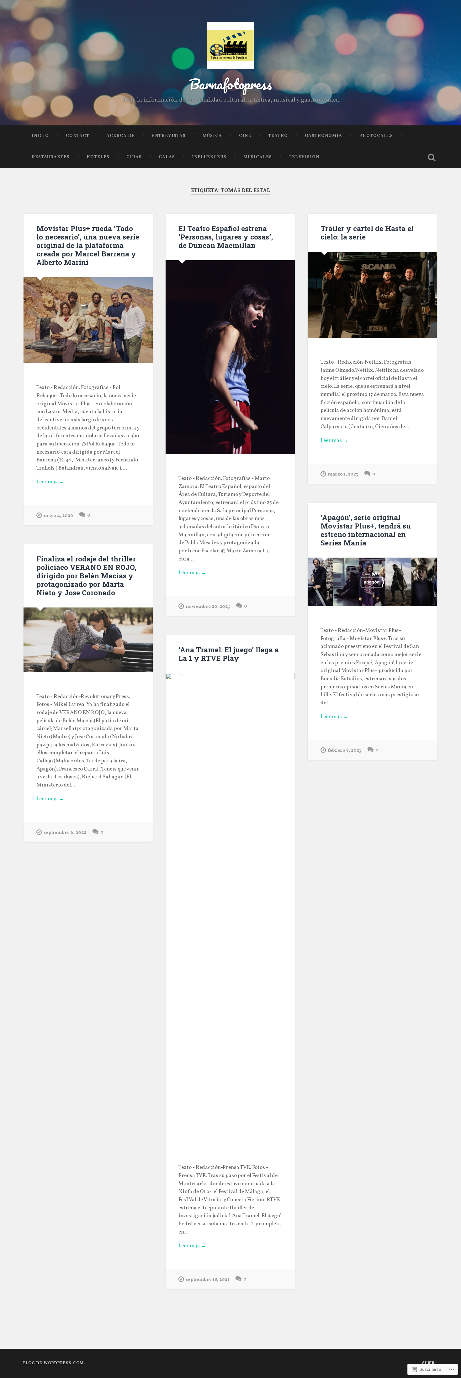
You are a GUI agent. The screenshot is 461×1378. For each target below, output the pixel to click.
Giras (134, 157)
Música (212, 136)
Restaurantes (51, 157)
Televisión (304, 157)
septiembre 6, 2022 (65, 832)
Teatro (278, 136)
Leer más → (50, 482)
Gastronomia (323, 136)
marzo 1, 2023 (343, 474)
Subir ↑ (430, 1363)
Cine (245, 136)
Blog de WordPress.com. (54, 1363)
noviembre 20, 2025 (208, 606)
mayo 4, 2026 (58, 516)
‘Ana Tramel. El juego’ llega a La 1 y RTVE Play (228, 654)
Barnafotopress (230, 84)
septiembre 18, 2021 (207, 1279)
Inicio (40, 136)
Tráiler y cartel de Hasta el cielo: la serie (367, 232)
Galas (167, 157)
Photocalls (376, 136)
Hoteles (98, 157)
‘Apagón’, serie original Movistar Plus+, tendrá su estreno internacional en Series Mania (366, 530)
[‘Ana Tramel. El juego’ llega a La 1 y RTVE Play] (230, 908)
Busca (432, 157)
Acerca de (120, 136)
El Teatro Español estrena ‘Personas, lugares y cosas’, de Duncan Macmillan (225, 237)
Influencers (209, 157)
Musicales (257, 157)
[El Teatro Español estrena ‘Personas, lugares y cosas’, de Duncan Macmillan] (230, 357)
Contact (77, 136)
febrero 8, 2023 (344, 750)
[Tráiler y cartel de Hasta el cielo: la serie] (372, 295)
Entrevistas (169, 136)
